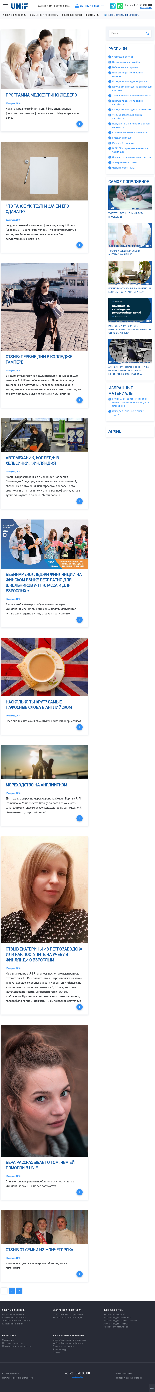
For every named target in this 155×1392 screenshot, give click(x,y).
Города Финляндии (122, 137)
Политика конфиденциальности (17, 1377)
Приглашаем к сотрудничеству (16, 1346)
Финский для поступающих (116, 1326)
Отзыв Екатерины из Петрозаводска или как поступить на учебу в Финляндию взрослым (44, 955)
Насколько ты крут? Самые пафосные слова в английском (39, 704)
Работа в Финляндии (123, 143)
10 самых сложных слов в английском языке (124, 252)
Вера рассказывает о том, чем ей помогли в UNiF (40, 1165)
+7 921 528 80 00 (138, 5)
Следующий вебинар (123, 56)
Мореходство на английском (36, 785)
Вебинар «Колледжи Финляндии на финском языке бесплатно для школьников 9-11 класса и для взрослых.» (44, 582)
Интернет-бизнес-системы (129, 1377)
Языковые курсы (72, 15)
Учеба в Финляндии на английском (69, 1339)
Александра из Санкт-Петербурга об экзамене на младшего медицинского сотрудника (128, 371)
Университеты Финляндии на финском (131, 95)
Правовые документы (12, 1343)
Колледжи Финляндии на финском (130, 81)
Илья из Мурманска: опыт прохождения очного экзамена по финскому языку (129, 329)
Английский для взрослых (116, 1323)
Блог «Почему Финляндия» (124, 15)
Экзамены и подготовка (44, 15)
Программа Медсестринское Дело (41, 95)
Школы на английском (13, 1314)
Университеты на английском (16, 1320)
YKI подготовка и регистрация (67, 1317)
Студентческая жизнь (63, 1346)
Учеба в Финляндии (14, 15)
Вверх (152, 1388)
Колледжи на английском (14, 1317)
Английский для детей (114, 1314)
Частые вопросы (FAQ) (123, 167)
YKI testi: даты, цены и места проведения (125, 215)
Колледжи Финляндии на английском (131, 109)
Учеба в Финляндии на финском (68, 1343)
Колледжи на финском (12, 1323)
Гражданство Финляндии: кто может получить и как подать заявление (130, 403)
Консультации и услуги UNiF (126, 62)
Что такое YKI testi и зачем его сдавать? (37, 209)
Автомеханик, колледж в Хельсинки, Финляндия (32, 460)
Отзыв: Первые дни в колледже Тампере (39, 359)
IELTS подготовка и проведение (68, 1314)
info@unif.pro (146, 8)
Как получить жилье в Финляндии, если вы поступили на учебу (129, 290)
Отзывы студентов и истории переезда (132, 157)
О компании (92, 15)
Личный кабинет (92, 6)
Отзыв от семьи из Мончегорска (39, 1249)
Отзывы (56, 1352)
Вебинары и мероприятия (125, 67)
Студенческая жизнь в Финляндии (129, 132)
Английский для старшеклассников (120, 1320)
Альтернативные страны (124, 162)
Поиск (147, 33)
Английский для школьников (117, 1317)
